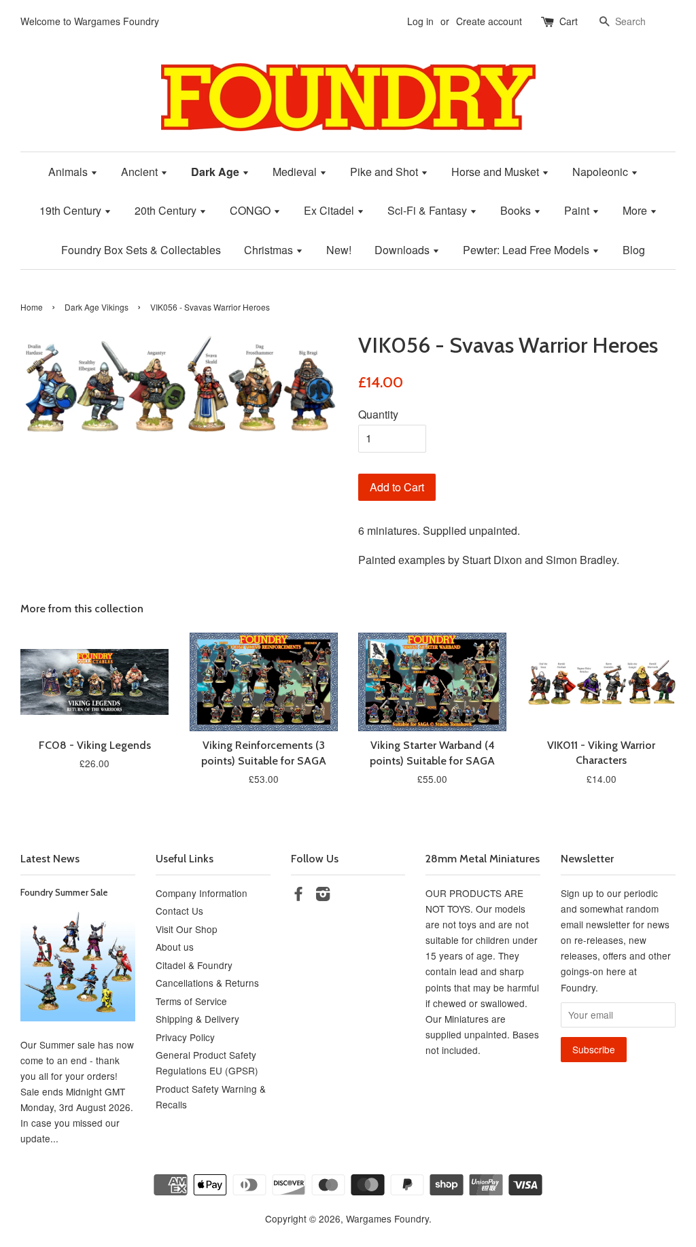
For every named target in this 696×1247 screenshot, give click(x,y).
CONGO (251, 210)
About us (175, 946)
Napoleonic (601, 171)
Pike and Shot (385, 171)
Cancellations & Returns (207, 982)
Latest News (50, 858)
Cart (568, 21)
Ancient (140, 171)
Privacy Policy (185, 1037)
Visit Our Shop (187, 929)
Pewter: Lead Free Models (527, 250)
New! (338, 250)
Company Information (201, 893)
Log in (420, 21)
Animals (69, 171)
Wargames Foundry (387, 1218)
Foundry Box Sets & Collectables (141, 250)
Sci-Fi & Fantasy (428, 210)
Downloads (403, 250)
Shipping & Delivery (197, 1018)
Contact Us (179, 910)
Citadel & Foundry (194, 965)
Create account (489, 21)
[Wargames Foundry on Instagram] (322, 895)
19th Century (71, 210)
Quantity (378, 414)
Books (517, 210)
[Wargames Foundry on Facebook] (298, 895)
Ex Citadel (330, 210)
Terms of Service (191, 1001)
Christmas (270, 250)
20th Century (167, 210)
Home (31, 307)
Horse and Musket (496, 171)
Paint (578, 210)
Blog (634, 250)
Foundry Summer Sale (64, 892)
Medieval (296, 171)
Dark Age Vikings (96, 307)
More (636, 210)
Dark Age (216, 171)
